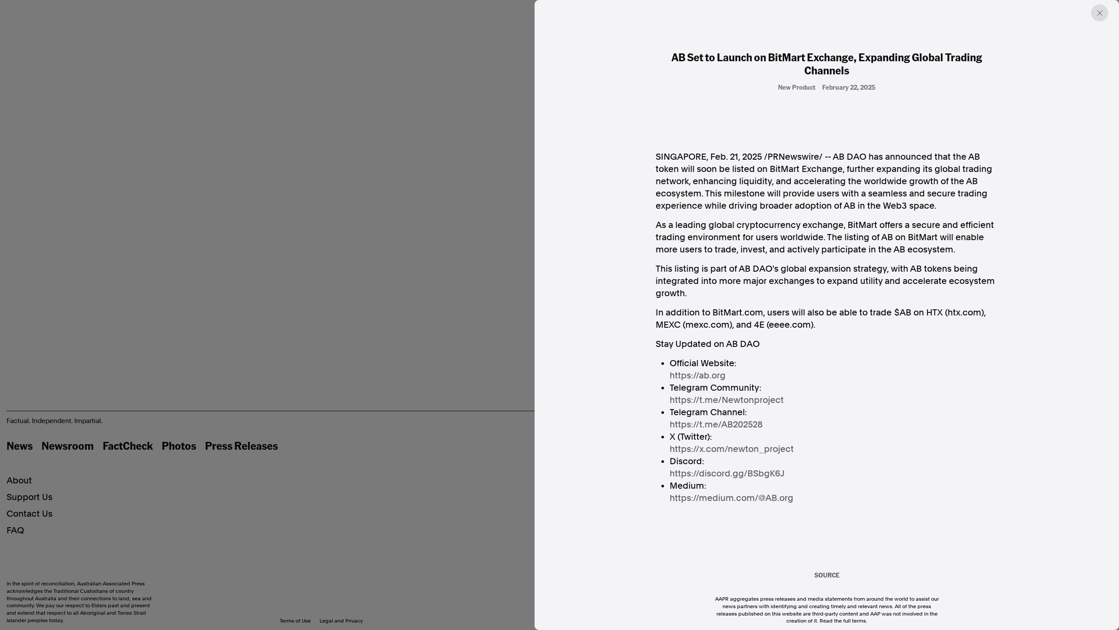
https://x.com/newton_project (732, 449)
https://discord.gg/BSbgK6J (727, 473)
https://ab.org (698, 375)
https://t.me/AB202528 (716, 424)
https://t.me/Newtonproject (727, 400)
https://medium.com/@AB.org (731, 498)
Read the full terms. (843, 621)
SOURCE (827, 574)
